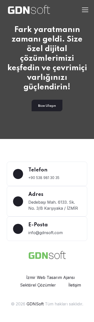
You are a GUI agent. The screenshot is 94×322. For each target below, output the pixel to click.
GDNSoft (36, 303)
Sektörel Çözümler (38, 285)
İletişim (74, 285)
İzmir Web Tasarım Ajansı (50, 277)
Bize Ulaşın (47, 106)
